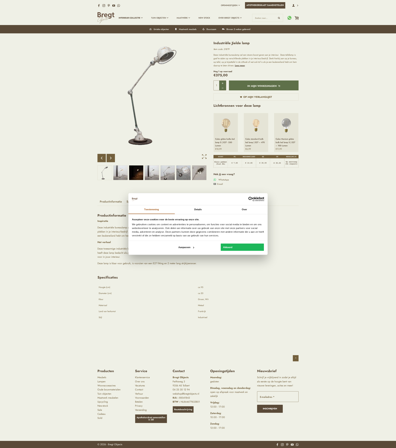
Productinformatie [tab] (111, 202)
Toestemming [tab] (151, 209)
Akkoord (227, 247)
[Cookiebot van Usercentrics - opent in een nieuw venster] (250, 199)
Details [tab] (198, 209)
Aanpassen (184, 247)
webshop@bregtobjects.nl (186, 393)
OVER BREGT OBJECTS (228, 17)
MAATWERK (182, 17)
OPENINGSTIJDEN (229, 5)
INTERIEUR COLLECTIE (129, 17)
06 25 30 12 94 (181, 389)
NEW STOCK (204, 17)
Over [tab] (244, 209)
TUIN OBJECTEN (158, 17)
